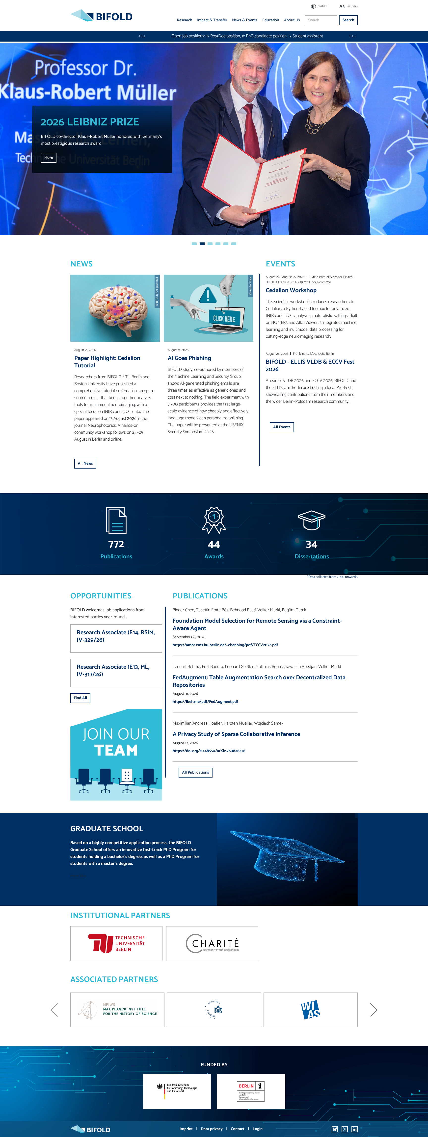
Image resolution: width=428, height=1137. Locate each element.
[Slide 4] (218, 243)
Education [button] (270, 20)
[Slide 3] (210, 243)
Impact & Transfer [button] (212, 20)
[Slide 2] (202, 243)
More (48, 157)
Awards (214, 557)
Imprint (187, 1129)
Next (373, 1010)
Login (258, 1129)
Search (348, 20)
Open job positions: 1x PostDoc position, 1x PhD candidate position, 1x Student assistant (141, 36)
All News (85, 463)
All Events (282, 427)
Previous (54, 1010)
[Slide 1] (194, 243)
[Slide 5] (226, 243)
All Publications (195, 772)
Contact (238, 1129)
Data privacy (212, 1129)
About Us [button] (292, 20)
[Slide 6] (234, 243)
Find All (80, 698)
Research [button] (184, 20)
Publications (116, 557)
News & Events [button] (244, 20)
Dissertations (312, 557)
